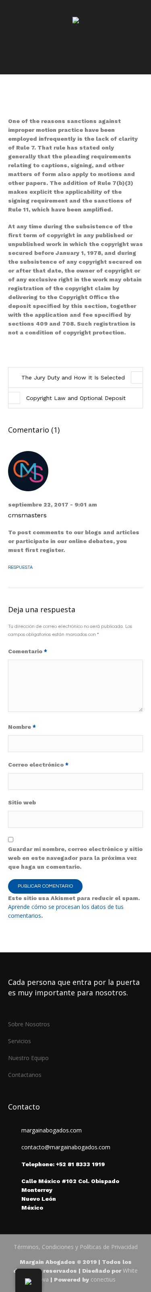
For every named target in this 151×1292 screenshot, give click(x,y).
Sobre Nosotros (29, 1024)
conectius (103, 1279)
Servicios (19, 1041)
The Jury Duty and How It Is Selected (73, 377)
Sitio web (22, 802)
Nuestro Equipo (28, 1058)
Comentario (27, 651)
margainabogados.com (51, 1130)
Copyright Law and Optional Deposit (76, 398)
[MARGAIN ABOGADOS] (75, 21)
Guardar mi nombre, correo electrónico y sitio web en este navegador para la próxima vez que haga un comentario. (75, 858)
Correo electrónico (38, 764)
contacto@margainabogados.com (65, 1147)
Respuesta (20, 567)
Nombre (22, 727)
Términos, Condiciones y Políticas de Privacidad (76, 1247)
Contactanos (24, 1075)
